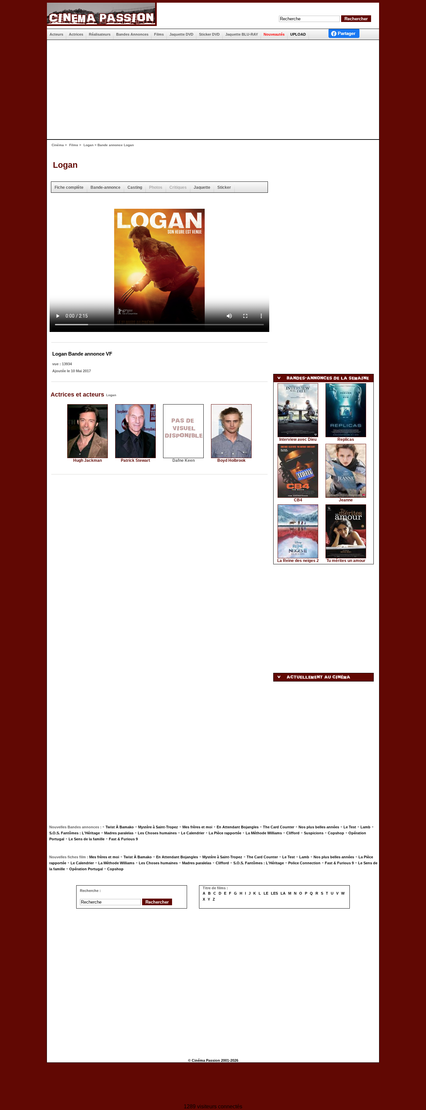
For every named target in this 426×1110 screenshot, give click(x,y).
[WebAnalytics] (213, 1084)
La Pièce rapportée (225, 833)
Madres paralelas (118, 833)
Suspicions (313, 833)
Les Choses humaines (157, 833)
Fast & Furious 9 (123, 839)
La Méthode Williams (264, 833)
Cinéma (58, 145)
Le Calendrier (192, 833)
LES (274, 893)
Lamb (365, 827)
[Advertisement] (210, 89)
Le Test (349, 827)
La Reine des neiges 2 (298, 560)
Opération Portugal (86, 869)
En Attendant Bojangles (238, 827)
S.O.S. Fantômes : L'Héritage (74, 833)
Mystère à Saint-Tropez (158, 827)
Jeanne (346, 500)
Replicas (345, 439)
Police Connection (304, 863)
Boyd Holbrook (231, 460)
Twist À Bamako (120, 827)
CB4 (298, 500)
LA (283, 893)
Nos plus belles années (319, 827)
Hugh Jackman (87, 460)
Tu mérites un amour (345, 560)
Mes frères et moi (197, 827)
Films (73, 145)
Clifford (293, 833)
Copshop (336, 833)
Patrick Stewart (135, 460)
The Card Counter (278, 827)
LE (266, 893)
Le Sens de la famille (87, 839)
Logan (89, 145)
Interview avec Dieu (298, 439)
